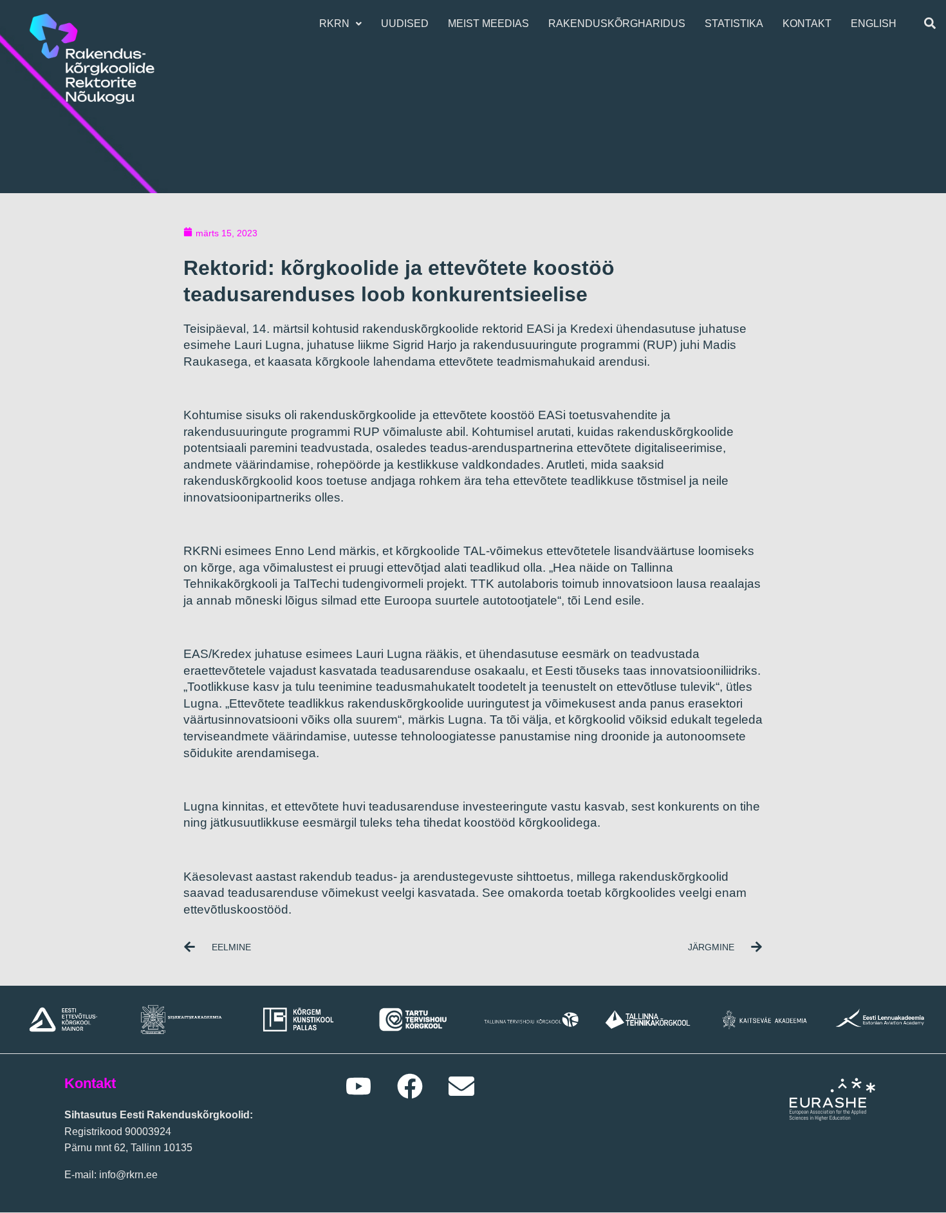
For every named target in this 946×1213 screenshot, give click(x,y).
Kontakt (807, 23)
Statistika (734, 23)
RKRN (334, 23)
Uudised (405, 23)
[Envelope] (461, 1086)
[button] (340, 24)
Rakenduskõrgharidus (616, 23)
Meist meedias (488, 23)
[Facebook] (410, 1086)
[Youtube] (358, 1086)
